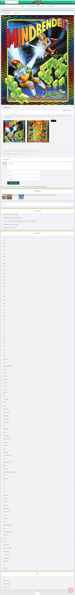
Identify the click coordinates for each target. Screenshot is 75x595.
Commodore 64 (6, 435)
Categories (2, 2)
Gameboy (5, 445)
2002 (4, 309)
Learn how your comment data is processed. (34, 186)
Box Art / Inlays (6, 412)
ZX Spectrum (6, 568)
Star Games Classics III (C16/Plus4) (10, 224)
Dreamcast (5, 442)
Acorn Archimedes (7, 366)
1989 (4, 266)
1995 (4, 286)
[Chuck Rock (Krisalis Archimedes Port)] (46, 195)
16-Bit (4, 240)
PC (3, 491)
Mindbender (6, 107)
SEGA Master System (7, 531)
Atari (4, 395)
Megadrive (5, 468)
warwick (24, 153)
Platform (5, 501)
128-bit (4, 236)
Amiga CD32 (6, 375)
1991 (4, 273)
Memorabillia (51, 6)
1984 (4, 250)
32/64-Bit (5, 359)
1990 (4, 269)
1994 (4, 283)
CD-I (4, 425)
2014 (4, 332)
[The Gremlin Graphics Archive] (37, 2)
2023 (4, 352)
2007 (4, 319)
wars (21, 153)
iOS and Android (6, 455)
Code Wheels (6, 428)
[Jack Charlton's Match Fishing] (27, 195)
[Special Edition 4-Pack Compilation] (4, 195)
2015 (4, 336)
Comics (4, 432)
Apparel (5, 382)
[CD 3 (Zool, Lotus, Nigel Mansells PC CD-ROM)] (40, 195)
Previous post (6, 13)
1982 (4, 243)
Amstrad (5, 379)
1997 (4, 293)
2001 (4, 306)
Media (4, 465)
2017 (4, 342)
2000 (4, 303)
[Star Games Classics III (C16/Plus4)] (21, 195)
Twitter (70, 111)
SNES (4, 538)
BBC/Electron (6, 409)
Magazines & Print (41, 6)
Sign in (73, 2)
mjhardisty (16, 111)
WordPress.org (6, 587)
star (19, 153)
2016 (4, 339)
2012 (4, 326)
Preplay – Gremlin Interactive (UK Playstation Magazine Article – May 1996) (19, 221)
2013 (4, 329)
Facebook (64, 111)
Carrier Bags (6, 422)
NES (4, 485)
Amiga (4, 372)
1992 (4, 276)
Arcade (4, 385)
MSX (4, 475)
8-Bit (4, 362)
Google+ (67, 111)
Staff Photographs (7, 548)
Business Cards (6, 419)
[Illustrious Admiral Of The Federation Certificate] (53, 195)
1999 (4, 299)
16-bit (7, 153)
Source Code (6, 544)
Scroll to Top (70, 590)
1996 (4, 289)
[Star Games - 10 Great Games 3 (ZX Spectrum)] (33, 195)
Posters (5, 515)
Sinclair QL (5, 534)
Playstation (5, 505)
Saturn (4, 528)
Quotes (4, 521)
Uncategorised (6, 558)
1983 (4, 246)
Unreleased (5, 561)
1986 (4, 256)
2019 (4, 349)
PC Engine (5, 495)
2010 (4, 322)
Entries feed (5, 580)
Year (4, 564)
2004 (4, 313)
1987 (4, 260)
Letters (4, 458)
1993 (4, 279)
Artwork (5, 392)
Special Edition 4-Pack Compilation (10, 214)
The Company (30, 6)
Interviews (5, 452)
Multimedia (5, 478)
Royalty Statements (7, 525)
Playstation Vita (6, 511)
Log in (4, 577)
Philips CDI (5, 498)
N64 (4, 481)
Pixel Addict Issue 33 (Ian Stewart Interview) (12, 217)
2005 (4, 316)
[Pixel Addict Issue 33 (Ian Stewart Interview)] (9, 195)
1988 (4, 263)
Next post (17, 13)
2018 (4, 346)
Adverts (5, 369)
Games (23, 6)
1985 (4, 253)
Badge (4, 405)
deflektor (11, 153)
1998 (4, 296)
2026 (4, 356)
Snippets (5, 541)
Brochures (5, 415)
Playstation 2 (6, 508)
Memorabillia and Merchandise (9, 472)
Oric (4, 488)
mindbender (15, 153)
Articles (5, 389)
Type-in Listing (6, 554)
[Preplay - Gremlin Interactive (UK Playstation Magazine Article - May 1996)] (15, 195)
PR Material (5, 518)
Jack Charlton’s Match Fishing (9, 227)
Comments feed (6, 583)
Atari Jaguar (6, 399)
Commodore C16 (7, 438)
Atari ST (5, 402)
